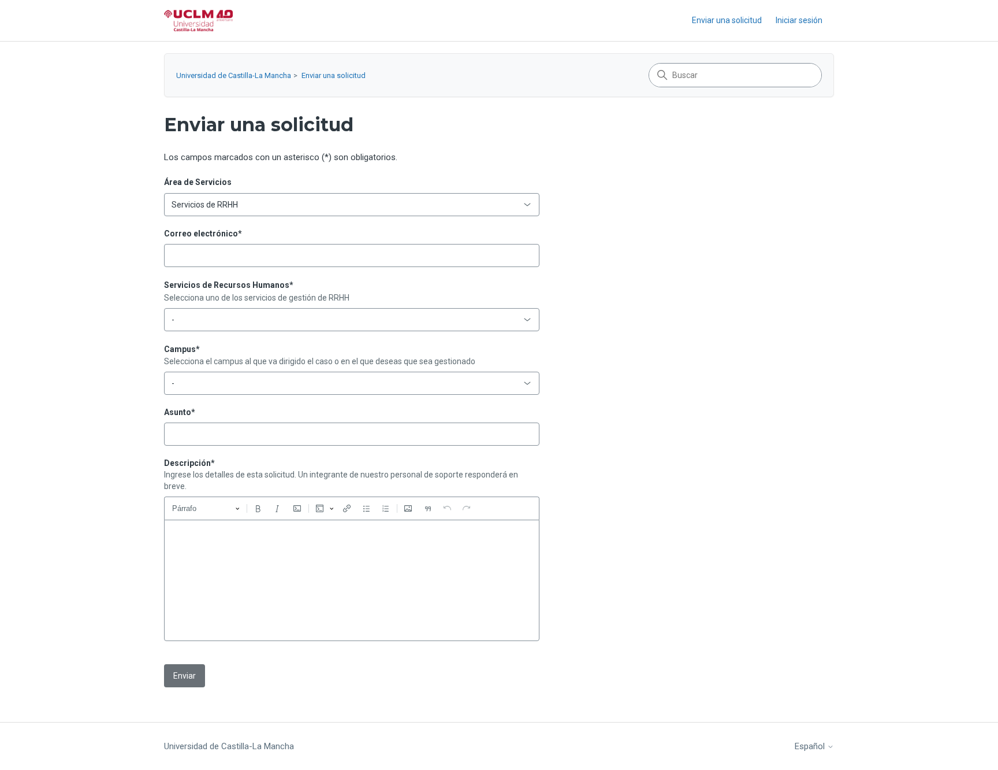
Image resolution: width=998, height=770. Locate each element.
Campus (182, 349)
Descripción (189, 463)
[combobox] (351, 204)
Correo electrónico (203, 233)
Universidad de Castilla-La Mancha (233, 75)
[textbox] (351, 580)
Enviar (184, 675)
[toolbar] (352, 508)
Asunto (179, 412)
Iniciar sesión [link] (799, 20)
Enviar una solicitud (727, 20)
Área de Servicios (198, 182)
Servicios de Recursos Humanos (228, 285)
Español (811, 747)
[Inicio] (198, 20)
